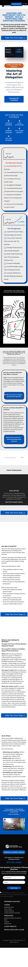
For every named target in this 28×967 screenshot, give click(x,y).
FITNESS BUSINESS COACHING (12, 913)
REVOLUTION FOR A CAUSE (14, 930)
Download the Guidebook (14, 99)
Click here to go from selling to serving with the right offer (14, 395)
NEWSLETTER (7, 923)
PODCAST (6, 921)
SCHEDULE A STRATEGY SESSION (14, 852)
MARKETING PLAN (9, 907)
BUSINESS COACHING (12, 901)
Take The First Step (14, 38)
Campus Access (16, 4)
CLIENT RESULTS (10, 926)
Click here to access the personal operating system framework (14, 439)
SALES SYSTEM (8, 909)
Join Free (14, 888)
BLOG (5, 920)
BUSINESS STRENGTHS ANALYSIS (12, 918)
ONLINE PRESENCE (9, 911)
